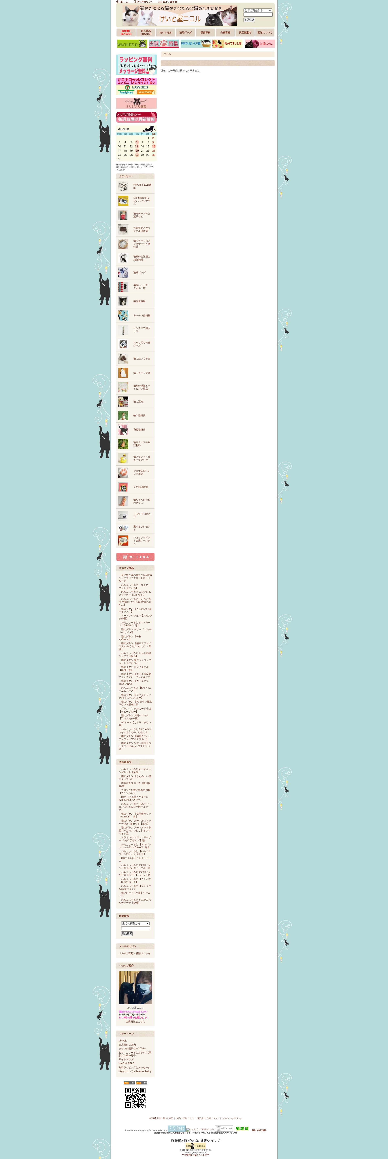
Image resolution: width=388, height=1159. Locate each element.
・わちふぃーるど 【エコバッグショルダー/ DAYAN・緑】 (135, 846)
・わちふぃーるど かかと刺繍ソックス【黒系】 (135, 655)
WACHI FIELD (126, 1063)
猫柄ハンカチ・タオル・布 (141, 287)
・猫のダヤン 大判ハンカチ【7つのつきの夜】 (134, 717)
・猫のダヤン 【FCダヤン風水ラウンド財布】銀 (135, 703)
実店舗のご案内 (127, 1044)
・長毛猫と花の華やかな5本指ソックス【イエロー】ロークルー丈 (135, 578)
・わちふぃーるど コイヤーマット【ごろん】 (134, 586)
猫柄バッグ (139, 272)
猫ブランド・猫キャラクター (141, 458)
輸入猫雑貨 (139, 415)
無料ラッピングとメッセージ (134, 1067)
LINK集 (123, 1040)
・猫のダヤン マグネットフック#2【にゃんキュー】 (135, 696)
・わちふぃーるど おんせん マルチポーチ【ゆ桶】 (135, 901)
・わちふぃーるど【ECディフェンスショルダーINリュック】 (135, 806)
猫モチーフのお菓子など (141, 215)
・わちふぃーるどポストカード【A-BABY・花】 (134, 624)
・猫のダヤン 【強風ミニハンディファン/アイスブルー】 (135, 738)
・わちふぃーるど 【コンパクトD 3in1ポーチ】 (135, 880)
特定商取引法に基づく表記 (161, 1118)
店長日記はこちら (135, 1021)
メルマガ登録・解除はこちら (134, 953)
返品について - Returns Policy (135, 1071)
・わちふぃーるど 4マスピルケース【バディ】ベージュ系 (134, 874)
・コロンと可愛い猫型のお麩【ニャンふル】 (134, 791)
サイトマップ (126, 1059)
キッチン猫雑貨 (141, 315)
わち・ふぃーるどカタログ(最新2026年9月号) (135, 1054)
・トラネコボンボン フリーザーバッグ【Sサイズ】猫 (135, 839)
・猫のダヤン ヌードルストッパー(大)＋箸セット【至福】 (135, 822)
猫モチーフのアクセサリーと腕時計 (141, 243)
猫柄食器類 (139, 301)
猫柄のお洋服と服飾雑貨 (141, 258)
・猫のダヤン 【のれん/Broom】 (130, 638)
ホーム (167, 54)
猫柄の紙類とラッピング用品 (141, 387)
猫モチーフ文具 (141, 372)
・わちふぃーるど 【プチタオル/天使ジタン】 (135, 887)
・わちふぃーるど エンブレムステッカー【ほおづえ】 (135, 593)
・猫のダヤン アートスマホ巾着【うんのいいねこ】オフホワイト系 (135, 830)
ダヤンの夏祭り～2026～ (132, 1048)
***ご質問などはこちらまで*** (195, 1155)
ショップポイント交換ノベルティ (141, 540)
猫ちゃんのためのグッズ (141, 501)
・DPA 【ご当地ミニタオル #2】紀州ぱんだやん (133, 798)
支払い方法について (185, 1118)
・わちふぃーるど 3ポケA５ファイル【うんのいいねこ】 (135, 731)
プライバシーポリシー (232, 1118)
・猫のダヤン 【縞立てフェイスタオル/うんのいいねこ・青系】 (135, 646)
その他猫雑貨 (140, 487)
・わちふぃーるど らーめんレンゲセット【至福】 (135, 771)
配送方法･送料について (208, 1118)
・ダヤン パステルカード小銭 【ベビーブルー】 (135, 710)
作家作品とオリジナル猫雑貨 (141, 229)
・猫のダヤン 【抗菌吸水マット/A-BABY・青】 (135, 815)
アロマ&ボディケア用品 (141, 472)
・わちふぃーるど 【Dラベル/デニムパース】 (135, 689)
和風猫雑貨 (139, 429)
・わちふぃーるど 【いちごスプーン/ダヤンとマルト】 (135, 853)
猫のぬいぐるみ (141, 358)
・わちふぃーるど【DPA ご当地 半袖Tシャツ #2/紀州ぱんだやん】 (135, 601)
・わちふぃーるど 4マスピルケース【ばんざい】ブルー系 (134, 867)
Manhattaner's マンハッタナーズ (141, 200)
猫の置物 (138, 401)
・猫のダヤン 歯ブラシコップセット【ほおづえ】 (135, 662)
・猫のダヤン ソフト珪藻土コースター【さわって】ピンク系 (135, 746)
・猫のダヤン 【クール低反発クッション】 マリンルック (135, 675)
